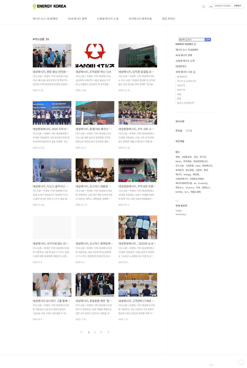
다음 (108, 332)
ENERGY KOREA (185, 44)
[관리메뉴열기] (241, 362)
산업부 (199, 170)
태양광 (196, 174)
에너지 (179, 174)
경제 (178, 156)
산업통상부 (187, 156)
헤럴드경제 (196, 191)
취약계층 (187, 161)
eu (195, 183)
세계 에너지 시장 (184, 71)
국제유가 (180, 170)
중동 (179, 98)
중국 (206, 170)
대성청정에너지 (200, 161)
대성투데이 (181, 66)
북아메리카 (182, 76)
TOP (211, 365)
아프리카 (181, 85)
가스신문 (180, 165)
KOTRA (179, 191)
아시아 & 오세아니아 (186, 81)
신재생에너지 (182, 178)
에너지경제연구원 (184, 183)
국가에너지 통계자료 (140, 18)
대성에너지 (207, 165)
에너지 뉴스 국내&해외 (187, 49)
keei (198, 165)
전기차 (203, 156)
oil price (190, 187)
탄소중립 (190, 170)
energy (187, 174)
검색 (203, 6)
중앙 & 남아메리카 (185, 102)
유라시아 (181, 89)
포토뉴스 (180, 187)
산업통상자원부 (197, 178)
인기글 (189, 130)
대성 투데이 (168, 18)
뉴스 (186, 191)
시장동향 (190, 165)
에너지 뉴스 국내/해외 (45, 18)
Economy (203, 183)
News (178, 161)
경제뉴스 (206, 187)
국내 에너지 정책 (77, 18)
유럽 (179, 94)
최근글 (179, 130)
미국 (198, 187)
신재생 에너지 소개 (107, 18)
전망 (196, 156)
